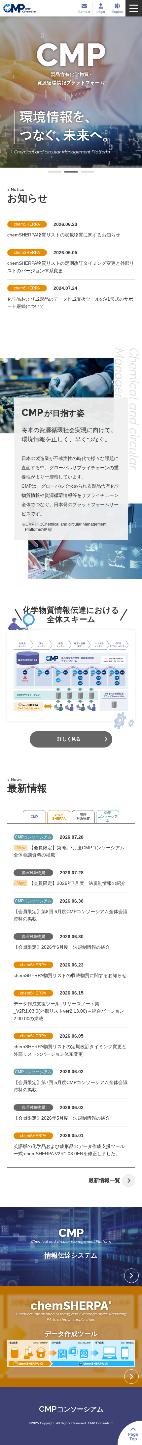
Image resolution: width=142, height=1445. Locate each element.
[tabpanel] (71, 92)
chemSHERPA (59, 816)
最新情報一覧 (104, 1180)
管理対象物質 (83, 816)
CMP (34, 816)
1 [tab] (54, 172)
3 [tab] (87, 172)
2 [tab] (71, 172)
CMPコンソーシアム (108, 816)
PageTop (133, 1436)
